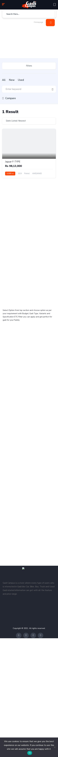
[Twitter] (26, 635)
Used (21, 80)
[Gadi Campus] (29, 5)
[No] (54, 747)
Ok (30, 753)
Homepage (38, 22)
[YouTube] (40, 635)
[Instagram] (33, 635)
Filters (29, 65)
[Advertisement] (17, 39)
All (4, 80)
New (12, 80)
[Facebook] (18, 635)
